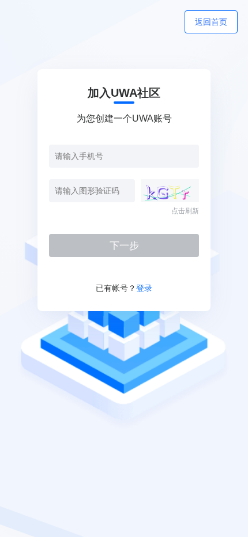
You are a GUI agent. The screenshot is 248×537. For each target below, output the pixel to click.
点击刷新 (185, 211)
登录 (144, 288)
